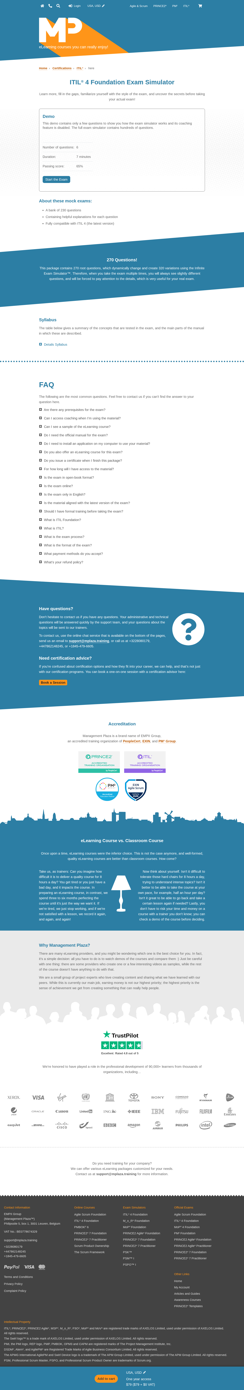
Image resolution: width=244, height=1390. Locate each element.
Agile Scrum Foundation (90, 1214)
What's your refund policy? (63, 562)
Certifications (62, 68)
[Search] (58, 6)
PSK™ (127, 1252)
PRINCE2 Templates (188, 1306)
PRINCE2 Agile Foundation (141, 1233)
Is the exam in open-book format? (69, 477)
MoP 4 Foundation (187, 1227)
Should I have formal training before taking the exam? (83, 511)
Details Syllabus (55, 344)
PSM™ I (128, 1258)
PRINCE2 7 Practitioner (90, 1239)
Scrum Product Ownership (91, 1246)
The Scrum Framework (89, 1252)
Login (77, 5)
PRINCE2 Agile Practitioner (192, 1246)
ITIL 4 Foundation (86, 1220)
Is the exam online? (58, 486)
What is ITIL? (54, 528)
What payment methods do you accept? (73, 554)
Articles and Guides (187, 1293)
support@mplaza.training (89, 641)
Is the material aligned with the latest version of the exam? (87, 503)
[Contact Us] (50, 6)
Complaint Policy (15, 1291)
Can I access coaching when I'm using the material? (82, 418)
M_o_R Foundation (136, 1220)
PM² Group (167, 741)
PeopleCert (131, 741)
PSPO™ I (129, 1264)
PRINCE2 (159, 6)
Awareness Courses (187, 1300)
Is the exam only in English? (64, 494)
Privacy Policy (13, 1284)
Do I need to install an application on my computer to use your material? (97, 443)
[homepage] (42, 6)
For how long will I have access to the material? (79, 469)
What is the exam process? (64, 537)
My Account (182, 1287)
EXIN (146, 741)
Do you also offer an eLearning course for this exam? (83, 452)
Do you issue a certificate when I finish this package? (83, 460)
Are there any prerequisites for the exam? (74, 410)
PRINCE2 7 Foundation (90, 1233)
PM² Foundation (184, 1233)
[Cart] (200, 6)
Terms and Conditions (18, 1277)
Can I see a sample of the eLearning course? (77, 427)
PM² (175, 6)
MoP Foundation (134, 1227)
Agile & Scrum (139, 6)
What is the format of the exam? (68, 545)
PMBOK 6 (81, 1227)
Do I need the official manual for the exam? (76, 435)
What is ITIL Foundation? (62, 520)
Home (43, 68)
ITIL (186, 6)
